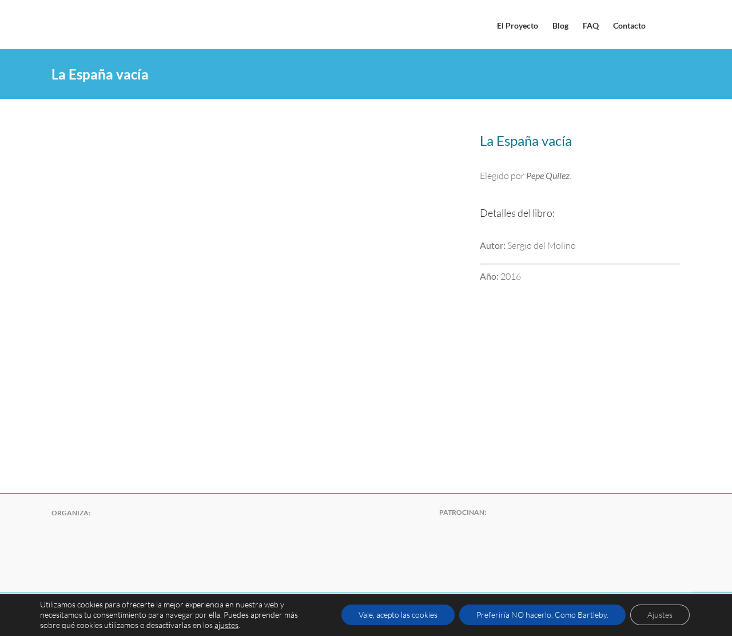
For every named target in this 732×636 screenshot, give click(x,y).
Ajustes (660, 614)
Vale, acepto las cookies (398, 614)
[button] (663, 24)
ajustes (226, 625)
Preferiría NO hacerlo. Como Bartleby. (542, 614)
